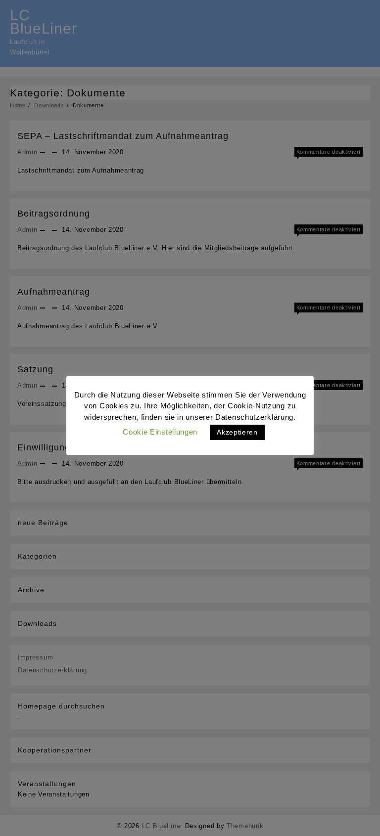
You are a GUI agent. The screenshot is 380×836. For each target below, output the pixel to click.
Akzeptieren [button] (237, 432)
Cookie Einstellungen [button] (160, 432)
